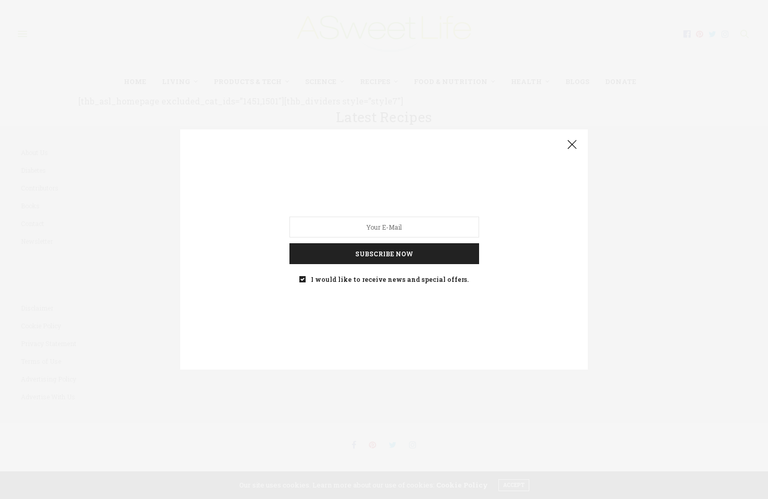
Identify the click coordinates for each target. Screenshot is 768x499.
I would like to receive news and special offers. (390, 279)
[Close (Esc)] (572, 145)
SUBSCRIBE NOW (384, 254)
